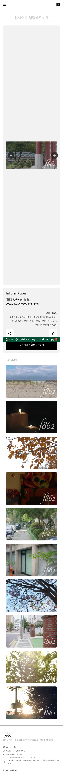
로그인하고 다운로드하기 (31, 345)
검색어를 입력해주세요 (31, 17)
